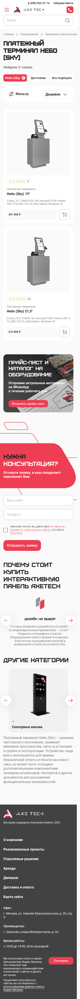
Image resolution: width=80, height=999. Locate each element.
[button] (19, 94)
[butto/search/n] (67, 20)
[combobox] (55, 94)
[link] (38, 3)
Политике (16, 533)
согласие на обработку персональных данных (37, 528)
